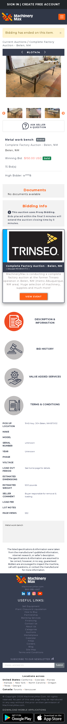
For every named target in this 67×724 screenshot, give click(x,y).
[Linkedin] (24, 593)
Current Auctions (15, 41)
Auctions (31, 632)
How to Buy (31, 612)
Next (63, 113)
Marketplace (31, 635)
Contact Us (31, 623)
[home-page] (17, 16)
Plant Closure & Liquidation (31, 609)
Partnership (31, 615)
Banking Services (31, 618)
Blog (31, 646)
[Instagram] (34, 593)
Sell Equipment (31, 606)
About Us (31, 626)
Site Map (31, 649)
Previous (3, 113)
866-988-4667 (32, 589)
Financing (31, 620)
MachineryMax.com (33, 586)
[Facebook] (28, 593)
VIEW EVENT (33, 296)
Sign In (13, 4)
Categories (31, 629)
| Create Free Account (40, 4)
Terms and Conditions (31, 652)
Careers (31, 644)
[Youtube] (40, 593)
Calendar (31, 638)
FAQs (31, 641)
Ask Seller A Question (38, 126)
